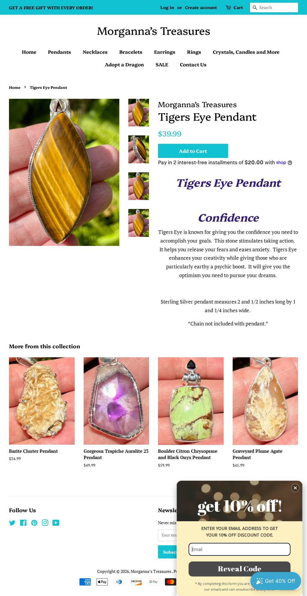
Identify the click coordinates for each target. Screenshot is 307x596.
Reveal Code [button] (239, 568)
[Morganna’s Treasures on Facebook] (23, 524)
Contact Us (193, 64)
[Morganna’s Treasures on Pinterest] (34, 524)
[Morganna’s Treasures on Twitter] (12, 524)
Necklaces (95, 51)
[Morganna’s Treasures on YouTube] (55, 524)
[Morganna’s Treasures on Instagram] (45, 524)
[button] (295, 488)
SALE (162, 64)
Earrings (164, 51)
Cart (238, 7)
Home (29, 51)
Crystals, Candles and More (246, 51)
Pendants (59, 51)
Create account (201, 7)
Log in (167, 7)
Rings (194, 51)
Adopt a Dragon (124, 64)
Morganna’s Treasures (153, 30)
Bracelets (130, 51)
